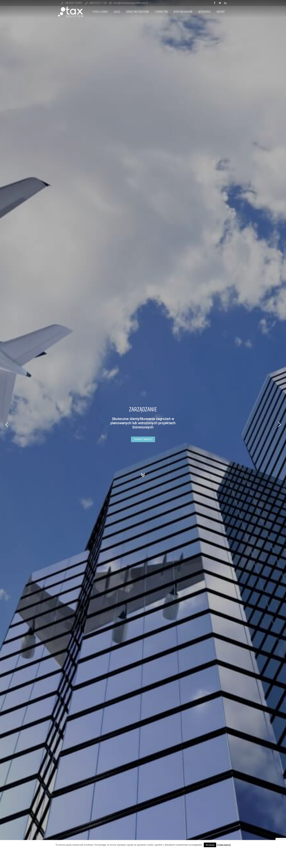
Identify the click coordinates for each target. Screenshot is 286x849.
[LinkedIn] (225, 3)
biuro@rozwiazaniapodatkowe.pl (130, 2)
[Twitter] (220, 3)
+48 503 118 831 (73, 2)
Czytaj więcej (224, 844)
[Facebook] (214, 3)
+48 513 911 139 (98, 2)
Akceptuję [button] (210, 845)
